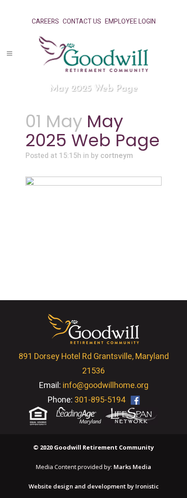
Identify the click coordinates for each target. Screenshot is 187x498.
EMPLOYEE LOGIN (130, 21)
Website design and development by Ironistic (94, 486)
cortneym (116, 155)
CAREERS (45, 21)
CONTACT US (82, 21)
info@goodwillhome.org (105, 385)
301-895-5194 (99, 400)
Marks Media (132, 467)
